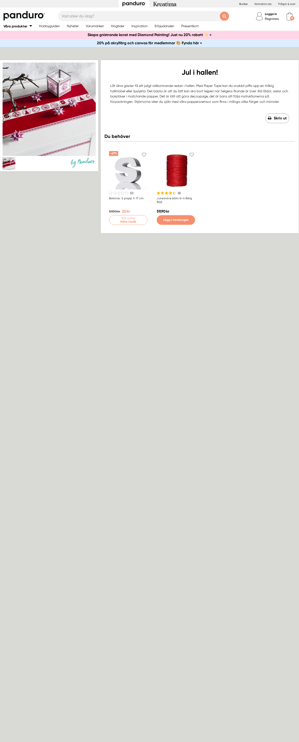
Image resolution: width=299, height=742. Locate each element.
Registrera (272, 19)
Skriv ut (280, 118)
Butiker (243, 4)
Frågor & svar (286, 4)
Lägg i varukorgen (176, 219)
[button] (18, 26)
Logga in (271, 14)
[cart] (289, 16)
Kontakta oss (263, 4)
